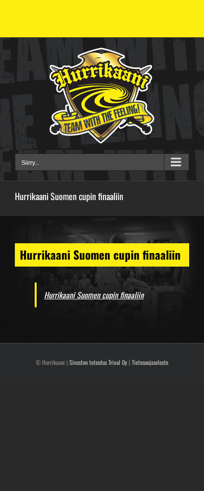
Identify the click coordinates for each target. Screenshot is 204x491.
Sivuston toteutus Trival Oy (98, 362)
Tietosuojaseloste (150, 362)
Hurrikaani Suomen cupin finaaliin (94, 295)
